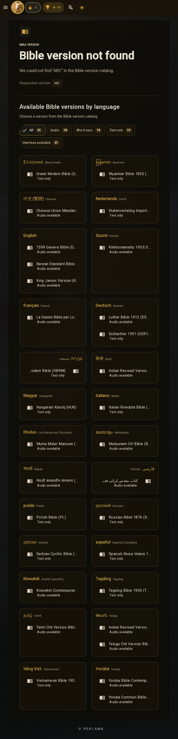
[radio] (32, 130)
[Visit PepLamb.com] (17, 7)
